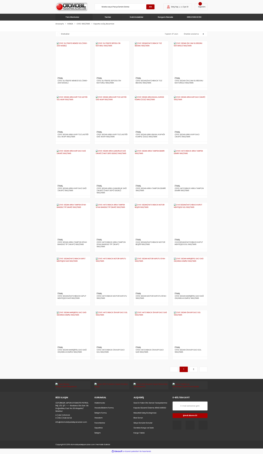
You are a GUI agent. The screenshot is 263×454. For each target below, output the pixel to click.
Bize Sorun (138, 417)
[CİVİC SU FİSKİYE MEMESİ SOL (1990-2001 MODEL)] (73, 58)
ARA (150, 7)
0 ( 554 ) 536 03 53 (63, 418)
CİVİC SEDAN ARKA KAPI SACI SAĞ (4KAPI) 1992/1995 (72, 189)
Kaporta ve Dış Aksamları (104, 24)
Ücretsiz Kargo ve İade (144, 427)
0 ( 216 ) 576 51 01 (62, 415)
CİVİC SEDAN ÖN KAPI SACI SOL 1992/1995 (188, 351)
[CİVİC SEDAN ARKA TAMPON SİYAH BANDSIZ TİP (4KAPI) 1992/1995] (73, 220)
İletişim (98, 433)
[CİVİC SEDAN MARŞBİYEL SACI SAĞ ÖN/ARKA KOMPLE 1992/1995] (190, 273)
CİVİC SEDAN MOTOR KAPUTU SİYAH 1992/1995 (151, 297)
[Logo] (71, 7)
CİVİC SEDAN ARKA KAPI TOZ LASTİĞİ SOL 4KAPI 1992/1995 (73, 135)
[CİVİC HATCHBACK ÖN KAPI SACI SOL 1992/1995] (112, 327)
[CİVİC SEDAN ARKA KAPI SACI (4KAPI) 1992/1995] (190, 112)
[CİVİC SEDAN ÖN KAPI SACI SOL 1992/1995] (190, 327)
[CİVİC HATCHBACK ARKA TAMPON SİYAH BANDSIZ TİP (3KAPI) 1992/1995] (112, 220)
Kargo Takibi (139, 433)
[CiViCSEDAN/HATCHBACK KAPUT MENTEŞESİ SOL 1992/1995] (190, 220)
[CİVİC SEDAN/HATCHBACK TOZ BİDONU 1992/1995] (151, 58)
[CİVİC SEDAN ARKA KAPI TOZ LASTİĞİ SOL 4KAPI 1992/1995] (73, 112)
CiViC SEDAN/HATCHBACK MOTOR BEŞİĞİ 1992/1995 (150, 243)
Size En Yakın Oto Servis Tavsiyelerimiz (150, 403)
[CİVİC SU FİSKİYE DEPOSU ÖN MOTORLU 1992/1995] (112, 58)
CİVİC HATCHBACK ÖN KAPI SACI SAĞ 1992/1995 (150, 351)
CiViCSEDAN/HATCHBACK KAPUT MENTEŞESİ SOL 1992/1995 (189, 243)
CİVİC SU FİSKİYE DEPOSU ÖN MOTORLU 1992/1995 (109, 82)
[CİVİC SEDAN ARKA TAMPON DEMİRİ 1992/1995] (151, 166)
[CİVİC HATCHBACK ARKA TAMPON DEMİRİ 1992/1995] (190, 166)
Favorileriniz (100, 423)
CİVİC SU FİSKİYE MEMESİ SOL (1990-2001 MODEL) (73, 82)
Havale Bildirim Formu (104, 407)
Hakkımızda (100, 403)
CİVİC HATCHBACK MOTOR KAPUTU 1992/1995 (112, 297)
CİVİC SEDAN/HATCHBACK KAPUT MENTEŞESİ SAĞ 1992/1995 (72, 297)
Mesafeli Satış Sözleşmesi (145, 413)
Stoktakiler (65, 34)
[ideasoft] (117, 451)
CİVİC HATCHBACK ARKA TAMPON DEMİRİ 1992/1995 (189, 189)
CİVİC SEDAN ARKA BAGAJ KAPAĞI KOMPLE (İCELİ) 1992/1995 (150, 135)
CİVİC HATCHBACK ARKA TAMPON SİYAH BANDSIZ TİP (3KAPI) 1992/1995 (111, 244)
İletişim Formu (101, 413)
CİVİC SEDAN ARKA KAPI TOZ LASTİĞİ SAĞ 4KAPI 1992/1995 (112, 135)
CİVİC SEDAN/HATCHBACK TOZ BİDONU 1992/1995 (149, 82)
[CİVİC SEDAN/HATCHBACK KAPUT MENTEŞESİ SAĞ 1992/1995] (73, 273)
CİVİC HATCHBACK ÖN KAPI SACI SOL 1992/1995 (111, 351)
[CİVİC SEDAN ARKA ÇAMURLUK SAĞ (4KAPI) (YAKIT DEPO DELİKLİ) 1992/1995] (112, 166)
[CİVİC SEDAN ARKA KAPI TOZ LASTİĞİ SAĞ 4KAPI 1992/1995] (112, 112)
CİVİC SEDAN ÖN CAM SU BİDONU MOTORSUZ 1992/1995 (189, 82)
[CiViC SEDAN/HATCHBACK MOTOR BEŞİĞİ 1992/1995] (151, 220)
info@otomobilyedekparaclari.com (71, 422)
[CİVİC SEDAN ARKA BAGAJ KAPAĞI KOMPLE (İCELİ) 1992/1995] (151, 112)
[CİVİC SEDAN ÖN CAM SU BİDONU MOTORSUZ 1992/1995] (190, 58)
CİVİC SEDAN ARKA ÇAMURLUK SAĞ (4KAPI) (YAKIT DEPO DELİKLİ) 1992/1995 (112, 190)
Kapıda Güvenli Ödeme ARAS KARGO (150, 407)
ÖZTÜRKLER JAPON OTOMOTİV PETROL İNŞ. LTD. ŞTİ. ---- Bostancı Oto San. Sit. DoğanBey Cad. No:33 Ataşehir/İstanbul (72, 407)
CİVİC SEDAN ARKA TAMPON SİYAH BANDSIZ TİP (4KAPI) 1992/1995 (72, 243)
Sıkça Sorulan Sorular (143, 423)
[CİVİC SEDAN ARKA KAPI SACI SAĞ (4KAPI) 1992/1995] (73, 166)
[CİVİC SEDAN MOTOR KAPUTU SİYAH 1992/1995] (151, 273)
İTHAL (60, 78)
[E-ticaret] (131, 451)
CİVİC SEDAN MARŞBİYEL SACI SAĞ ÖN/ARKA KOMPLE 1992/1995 (189, 297)
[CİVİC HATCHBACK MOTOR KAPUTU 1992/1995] (112, 273)
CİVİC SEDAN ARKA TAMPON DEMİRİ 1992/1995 (151, 189)
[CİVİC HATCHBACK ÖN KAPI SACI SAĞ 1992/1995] (151, 327)
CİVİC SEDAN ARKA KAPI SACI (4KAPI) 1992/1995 (187, 135)
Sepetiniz (99, 427)
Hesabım (99, 417)
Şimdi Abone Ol (190, 415)
